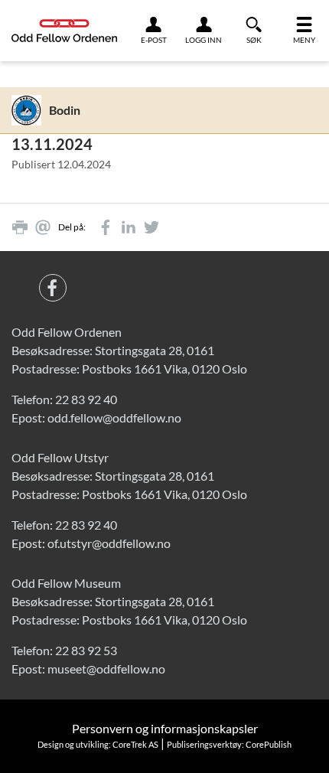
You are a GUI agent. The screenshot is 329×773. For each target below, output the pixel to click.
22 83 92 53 (86, 650)
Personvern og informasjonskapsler (165, 728)
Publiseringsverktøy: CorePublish (229, 744)
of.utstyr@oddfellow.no (109, 543)
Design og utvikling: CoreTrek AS (97, 744)
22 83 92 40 (86, 399)
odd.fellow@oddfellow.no (114, 417)
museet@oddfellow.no (106, 668)
